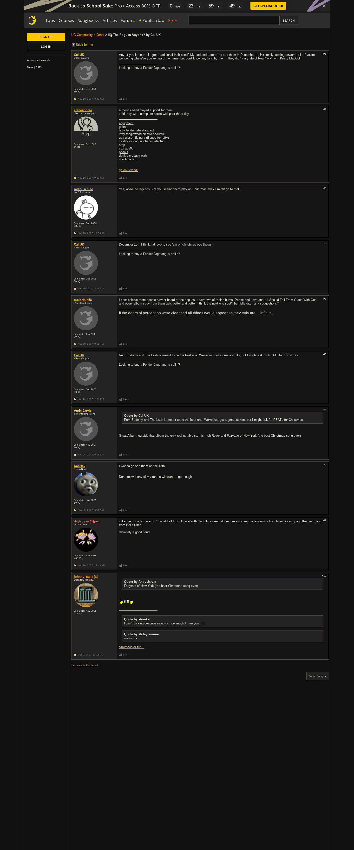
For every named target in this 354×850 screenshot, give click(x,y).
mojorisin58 (83, 300)
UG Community (82, 35)
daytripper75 (83, 521)
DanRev (79, 466)
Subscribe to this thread (85, 665)
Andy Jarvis (83, 410)
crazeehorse (83, 110)
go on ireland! (128, 170)
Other (100, 35)
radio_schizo (83, 189)
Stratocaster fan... (131, 647)
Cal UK (79, 55)
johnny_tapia (83, 576)
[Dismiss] (324, 6)
